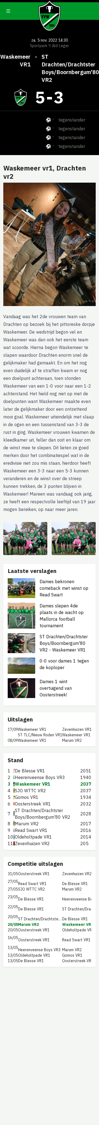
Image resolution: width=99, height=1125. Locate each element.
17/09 (13, 729)
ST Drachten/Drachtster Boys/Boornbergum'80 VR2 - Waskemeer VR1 (64, 643)
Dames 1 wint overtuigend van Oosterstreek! (56, 688)
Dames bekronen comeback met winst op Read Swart (64, 588)
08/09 (13, 740)
